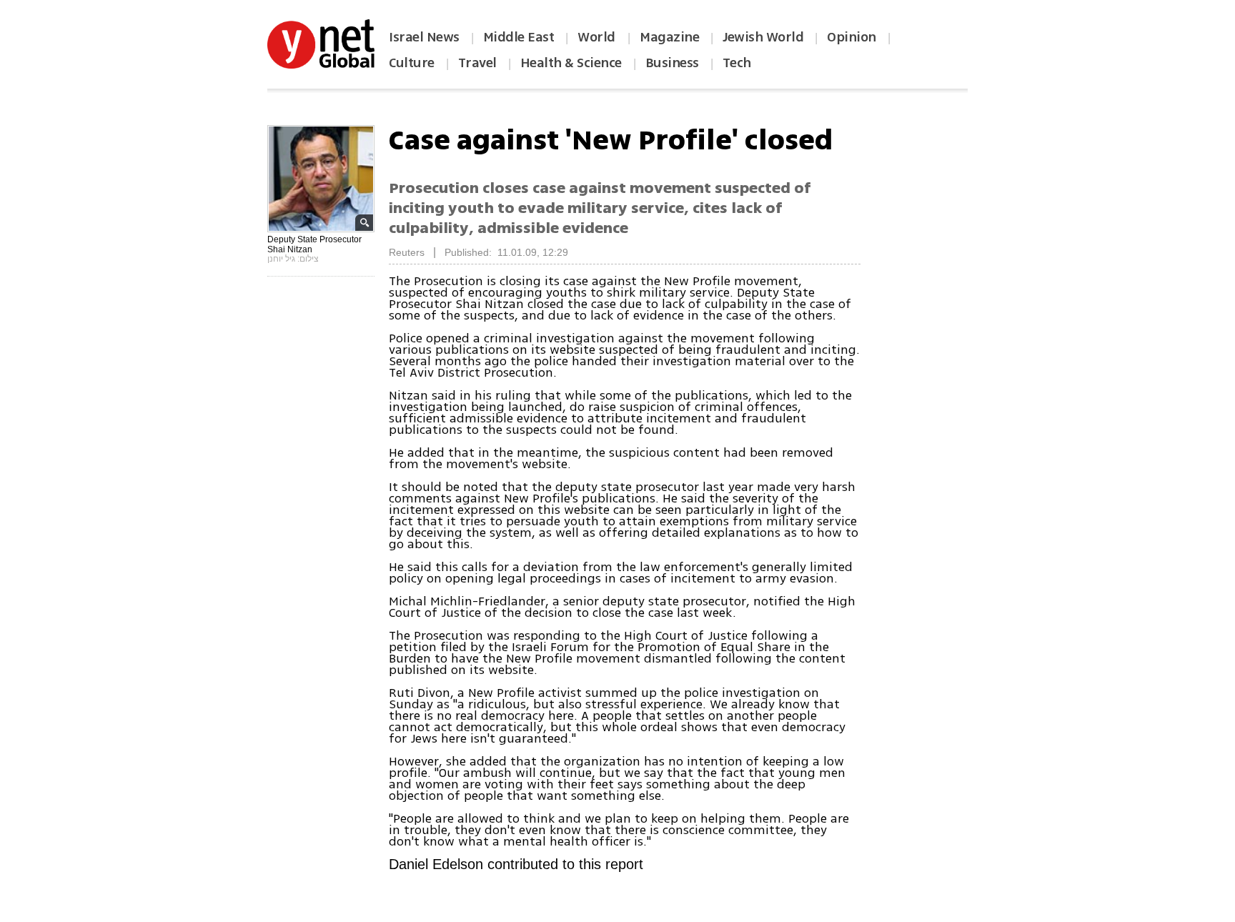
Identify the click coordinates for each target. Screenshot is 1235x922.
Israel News (424, 37)
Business (672, 63)
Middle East (519, 37)
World (597, 37)
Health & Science (571, 63)
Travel (477, 63)
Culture (412, 63)
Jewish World (763, 37)
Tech (737, 63)
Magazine (669, 37)
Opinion (851, 37)
